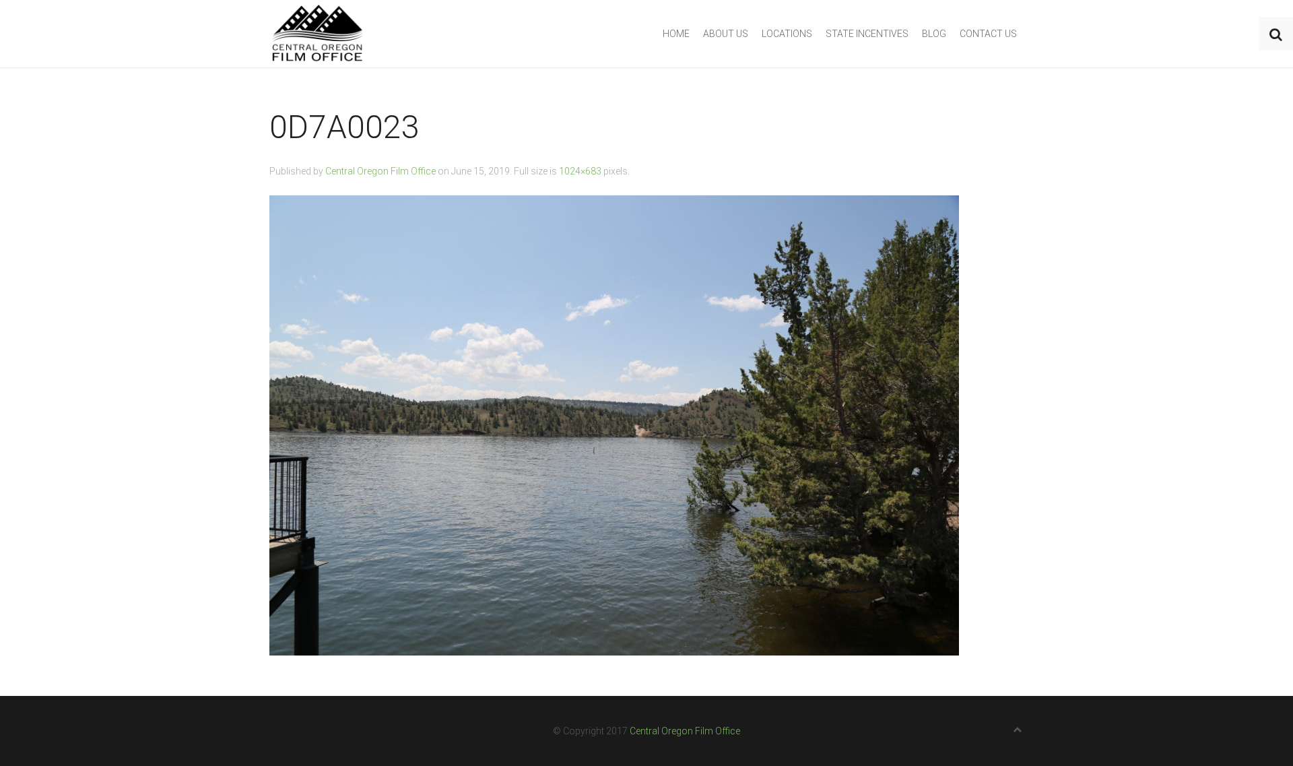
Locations (787, 33)
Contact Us (988, 33)
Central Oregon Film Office (380, 171)
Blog (934, 33)
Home (676, 33)
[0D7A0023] (614, 424)
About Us (725, 33)
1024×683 (580, 171)
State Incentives (867, 33)
